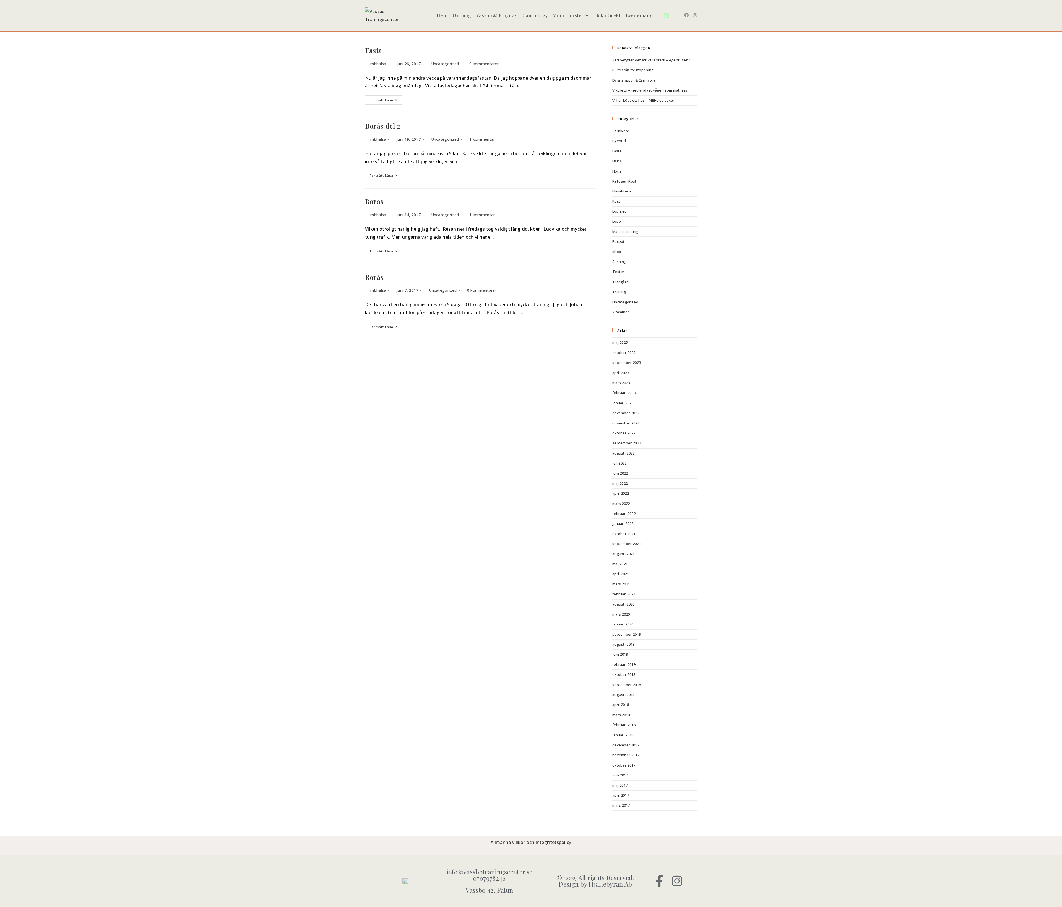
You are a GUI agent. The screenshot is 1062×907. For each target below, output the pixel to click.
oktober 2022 (624, 433)
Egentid (619, 140)
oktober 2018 (624, 674)
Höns (616, 171)
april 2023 (620, 372)
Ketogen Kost (624, 181)
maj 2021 (620, 563)
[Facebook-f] (660, 881)
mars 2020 (621, 614)
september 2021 (626, 543)
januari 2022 (623, 523)
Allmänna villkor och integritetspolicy (531, 842)
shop (616, 251)
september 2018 (626, 684)
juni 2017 (620, 775)
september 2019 (626, 634)
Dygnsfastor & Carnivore (634, 80)
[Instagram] (677, 881)
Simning (619, 261)
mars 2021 (621, 584)
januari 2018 (623, 735)
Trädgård (620, 281)
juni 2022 (620, 473)
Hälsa (617, 160)
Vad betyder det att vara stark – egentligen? (651, 60)
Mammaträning (625, 231)
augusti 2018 (623, 694)
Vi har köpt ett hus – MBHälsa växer (643, 100)
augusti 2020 (623, 604)
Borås (374, 201)
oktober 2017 (624, 765)
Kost (616, 201)
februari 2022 (624, 513)
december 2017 (625, 744)
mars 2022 (621, 503)
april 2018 (620, 704)
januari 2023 (623, 402)
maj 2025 (620, 342)
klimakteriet (622, 191)
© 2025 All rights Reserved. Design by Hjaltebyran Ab (595, 880)
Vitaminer (620, 311)
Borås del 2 (382, 125)
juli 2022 (619, 463)
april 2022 (620, 493)
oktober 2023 (624, 352)
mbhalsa (378, 63)
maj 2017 (620, 785)
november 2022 (625, 423)
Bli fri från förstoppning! (633, 69)
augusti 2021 (623, 553)
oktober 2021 (624, 533)
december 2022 (625, 412)
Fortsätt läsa (386, 98)
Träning (619, 291)
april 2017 (620, 795)
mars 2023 (621, 382)
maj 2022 (620, 483)
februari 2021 (624, 593)
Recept (618, 241)
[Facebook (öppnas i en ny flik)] (686, 15)
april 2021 (620, 573)
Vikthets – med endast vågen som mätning (650, 90)
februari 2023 (624, 392)
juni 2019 (620, 654)
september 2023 (626, 362)
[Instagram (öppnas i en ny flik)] (695, 15)
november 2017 (625, 754)
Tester (618, 271)
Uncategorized (445, 63)
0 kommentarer (484, 63)
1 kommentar (482, 139)
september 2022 (626, 443)
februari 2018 (624, 724)
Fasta (373, 50)
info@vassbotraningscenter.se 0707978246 (489, 874)
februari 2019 (624, 664)
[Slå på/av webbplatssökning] (675, 15)
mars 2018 (621, 714)
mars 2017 (621, 805)
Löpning (619, 211)
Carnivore (620, 130)
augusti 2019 (623, 644)
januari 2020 (623, 624)
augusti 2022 (623, 453)
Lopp (616, 221)
